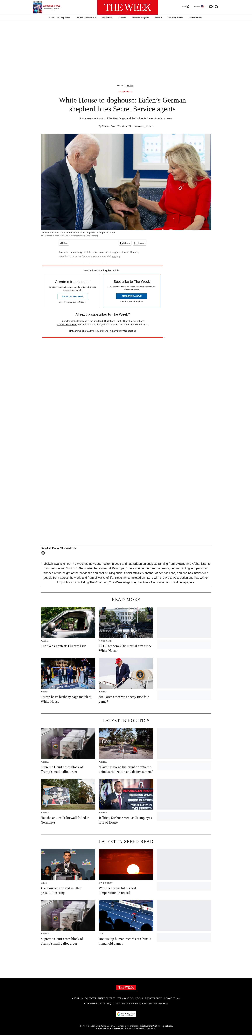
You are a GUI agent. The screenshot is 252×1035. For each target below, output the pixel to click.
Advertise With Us (94, 1003)
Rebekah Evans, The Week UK (116, 126)
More (157, 18)
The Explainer (63, 18)
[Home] (51, 18)
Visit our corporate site (162, 1026)
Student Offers (195, 18)
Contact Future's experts (100, 998)
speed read (125, 92)
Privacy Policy (153, 998)
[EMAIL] (43, 553)
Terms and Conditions (130, 998)
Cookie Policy (172, 998)
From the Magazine (140, 18)
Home (120, 85)
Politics (130, 85)
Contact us (130, 331)
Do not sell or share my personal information (140, 1003)
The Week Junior (175, 18)
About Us (77, 998)
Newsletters (107, 18)
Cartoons (122, 18)
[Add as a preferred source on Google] (126, 1014)
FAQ (109, 1003)
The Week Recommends (85, 18)
